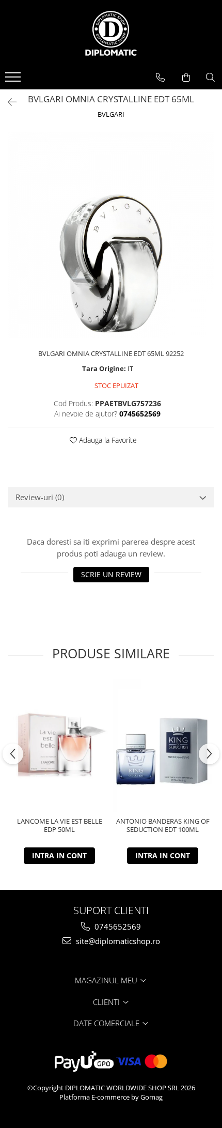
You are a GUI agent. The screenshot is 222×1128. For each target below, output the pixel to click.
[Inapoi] (7, 102)
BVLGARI (111, 114)
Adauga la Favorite (107, 440)
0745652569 (116, 926)
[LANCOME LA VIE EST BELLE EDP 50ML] (59, 745)
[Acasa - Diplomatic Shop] (111, 33)
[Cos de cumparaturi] (186, 77)
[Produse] (14, 80)
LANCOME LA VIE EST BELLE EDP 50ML (59, 826)
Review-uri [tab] (39, 497)
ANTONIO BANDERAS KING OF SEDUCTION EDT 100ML (163, 826)
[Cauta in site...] (210, 77)
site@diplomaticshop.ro (117, 941)
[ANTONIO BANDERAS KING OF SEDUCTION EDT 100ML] (162, 745)
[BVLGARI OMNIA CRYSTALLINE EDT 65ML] (111, 235)
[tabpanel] (111, 235)
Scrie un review (111, 574)
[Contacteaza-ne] (160, 77)
